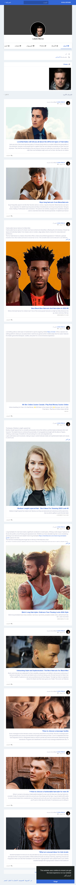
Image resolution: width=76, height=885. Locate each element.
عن (31, 880)
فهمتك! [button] (55, 881)
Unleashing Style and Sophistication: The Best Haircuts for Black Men (42, 671)
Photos (42, 46)
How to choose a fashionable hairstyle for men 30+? (48, 792)
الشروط (27, 880)
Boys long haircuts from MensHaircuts (54, 202)
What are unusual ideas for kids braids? (53, 852)
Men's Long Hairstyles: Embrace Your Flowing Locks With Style (45, 612)
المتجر (5, 880)
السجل (65, 46)
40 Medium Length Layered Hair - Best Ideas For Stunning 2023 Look (42, 508)
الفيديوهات (29, 46)
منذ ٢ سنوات (62, 103)
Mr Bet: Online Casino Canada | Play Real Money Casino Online (45, 405)
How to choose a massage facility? (55, 731)
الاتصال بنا (15, 880)
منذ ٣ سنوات (62, 224)
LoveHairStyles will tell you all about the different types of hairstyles (42, 142)
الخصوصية (21, 880)
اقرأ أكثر (68, 239)
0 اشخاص (58, 57)
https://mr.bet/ (51, 332)
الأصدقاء (53, 46)
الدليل (9, 880)
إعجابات (17, 46)
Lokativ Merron (38, 39)
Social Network (66, 2)
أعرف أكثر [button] (67, 875)
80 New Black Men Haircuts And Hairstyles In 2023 (49, 308)
